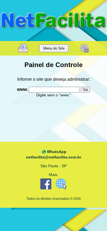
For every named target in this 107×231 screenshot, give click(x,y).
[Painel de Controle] (84, 48)
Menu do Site (54, 48)
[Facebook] (46, 189)
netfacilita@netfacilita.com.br (53, 157)
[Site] (61, 189)
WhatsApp (56, 151)
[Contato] (23, 48)
